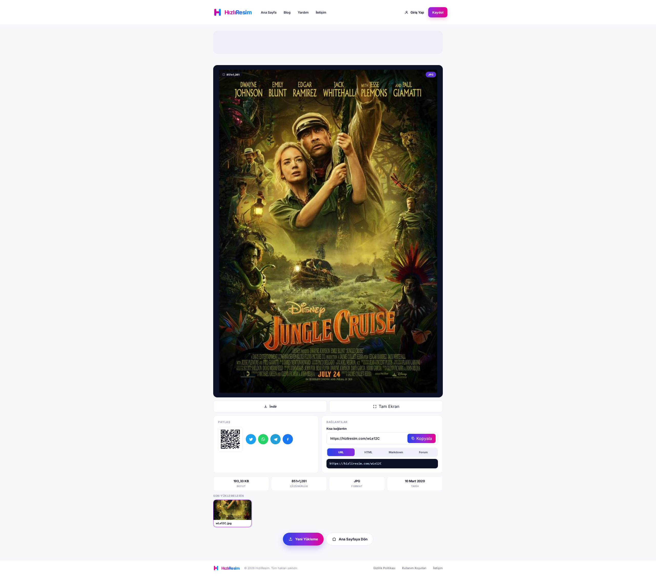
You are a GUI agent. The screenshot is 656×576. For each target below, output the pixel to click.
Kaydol (437, 12)
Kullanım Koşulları (414, 568)
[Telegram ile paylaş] (275, 439)
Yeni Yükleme (306, 539)
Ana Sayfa (268, 12)
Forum (423, 452)
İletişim (321, 12)
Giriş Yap (417, 12)
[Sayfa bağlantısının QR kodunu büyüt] (230, 439)
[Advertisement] (328, 42)
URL (341, 452)
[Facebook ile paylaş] (288, 439)
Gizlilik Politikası (384, 568)
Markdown (396, 452)
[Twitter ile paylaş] (251, 439)
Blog (287, 12)
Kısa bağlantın (336, 428)
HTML (368, 452)
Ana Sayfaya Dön (353, 539)
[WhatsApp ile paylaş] (263, 439)
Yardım (303, 12)
